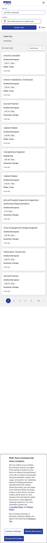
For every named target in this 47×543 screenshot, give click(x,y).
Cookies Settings (13, 531)
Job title (4, 8)
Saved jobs (7, 41)
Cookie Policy (17, 507)
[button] (43, 3)
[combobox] (21, 21)
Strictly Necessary (33, 531)
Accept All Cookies (14, 538)
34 (39, 301)
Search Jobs (19, 27)
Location (4, 17)
